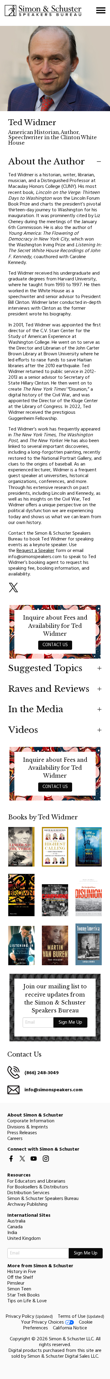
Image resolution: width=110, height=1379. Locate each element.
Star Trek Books (23, 1295)
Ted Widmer (32, 122)
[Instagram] (46, 1163)
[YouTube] (33, 1163)
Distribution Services (28, 1193)
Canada (15, 1227)
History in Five (21, 1272)
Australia (16, 1221)
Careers (15, 1139)
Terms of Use (81, 1317)
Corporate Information (30, 1121)
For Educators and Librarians (36, 1181)
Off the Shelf (20, 1278)
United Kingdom (24, 1239)
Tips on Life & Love (27, 1301)
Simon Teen (19, 1289)
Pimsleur (15, 1283)
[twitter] (22, 1162)
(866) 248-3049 (41, 1073)
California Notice (70, 1328)
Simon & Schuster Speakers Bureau (43, 1199)
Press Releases (22, 1133)
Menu (100, 10)
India (12, 1233)
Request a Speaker (35, 551)
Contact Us (55, 645)
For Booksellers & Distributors (37, 1187)
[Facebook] (11, 1163)
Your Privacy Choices (43, 1322)
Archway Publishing (27, 1204)
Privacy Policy (29, 1317)
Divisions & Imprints (27, 1127)
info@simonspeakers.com (53, 1090)
